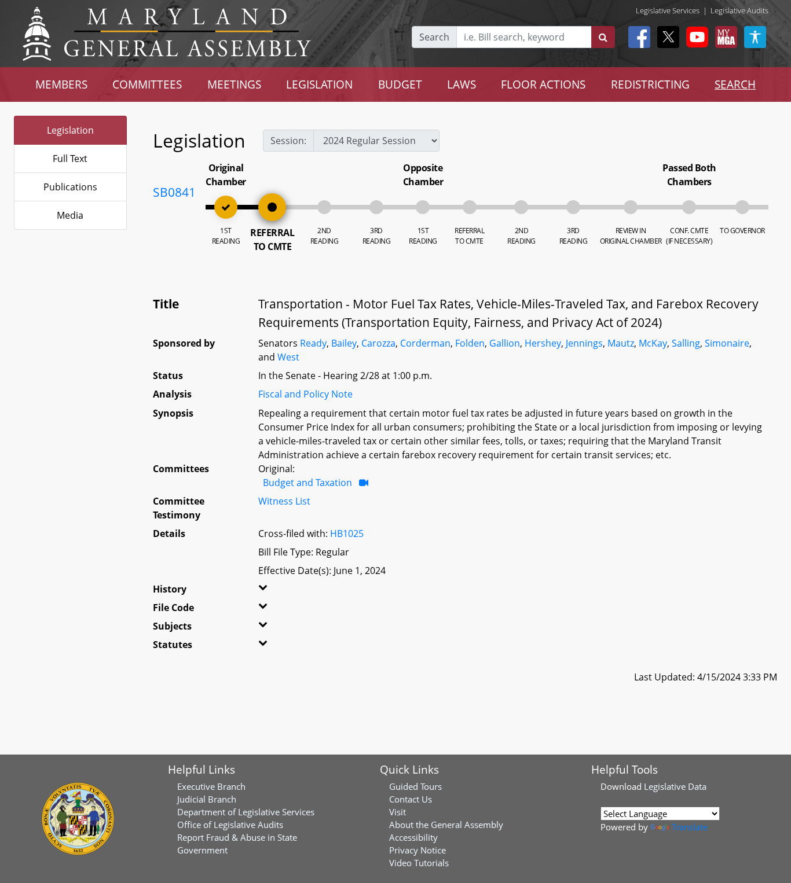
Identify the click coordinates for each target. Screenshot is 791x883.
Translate (690, 827)
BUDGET (400, 84)
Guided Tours (415, 786)
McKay (653, 343)
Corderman (425, 343)
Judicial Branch (206, 799)
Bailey (344, 343)
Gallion (504, 343)
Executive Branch (211, 786)
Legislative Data (675, 786)
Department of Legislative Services (245, 812)
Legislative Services (668, 10)
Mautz (620, 343)
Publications (70, 187)
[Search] (603, 37)
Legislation (70, 130)
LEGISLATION (319, 84)
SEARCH (735, 84)
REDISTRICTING (650, 84)
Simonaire (727, 343)
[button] (276, 591)
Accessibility (413, 837)
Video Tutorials (419, 863)
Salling (686, 343)
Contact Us (410, 799)
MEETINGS (234, 84)
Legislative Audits (739, 10)
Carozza (378, 343)
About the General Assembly (446, 824)
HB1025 (347, 533)
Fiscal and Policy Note (305, 394)
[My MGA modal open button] (724, 37)
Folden (470, 343)
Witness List (284, 501)
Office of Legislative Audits (230, 824)
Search (434, 37)
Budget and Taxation (307, 482)
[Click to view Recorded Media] (363, 482)
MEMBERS (61, 84)
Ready (313, 343)
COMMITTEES (147, 84)
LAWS (461, 84)
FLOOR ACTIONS (543, 84)
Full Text (70, 158)
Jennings (584, 343)
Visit (397, 812)
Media (70, 215)
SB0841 (174, 192)
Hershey (543, 343)
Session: (288, 140)
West (288, 357)
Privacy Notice (417, 850)
